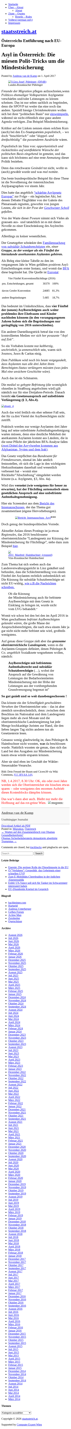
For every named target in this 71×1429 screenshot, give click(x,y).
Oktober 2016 (15, 1302)
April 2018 (14, 1246)
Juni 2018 (13, 1240)
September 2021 (17, 1118)
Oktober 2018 (15, 1227)
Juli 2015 (13, 1349)
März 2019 (14, 1212)
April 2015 (14, 1358)
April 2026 (14, 947)
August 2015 (15, 1346)
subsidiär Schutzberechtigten (26, 246)
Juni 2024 (13, 1016)
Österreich (30, 828)
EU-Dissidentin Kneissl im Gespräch (28, 889)
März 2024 (14, 1025)
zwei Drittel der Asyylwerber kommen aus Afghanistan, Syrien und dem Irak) (29, 447)
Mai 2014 (13, 1392)
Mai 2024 (13, 1019)
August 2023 (15, 1047)
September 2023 (17, 1044)
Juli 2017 (13, 1274)
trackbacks (36, 847)
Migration (18, 828)
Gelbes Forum (16, 911)
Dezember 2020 (17, 1146)
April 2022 (14, 1097)
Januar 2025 (15, 994)
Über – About (15, 7)
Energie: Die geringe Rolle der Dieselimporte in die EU (38, 867)
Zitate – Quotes (16, 13)
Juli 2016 (13, 1311)
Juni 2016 (13, 1315)
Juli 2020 (13, 1162)
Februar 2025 (15, 991)
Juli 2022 (13, 1087)
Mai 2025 (13, 981)
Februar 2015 (15, 1364)
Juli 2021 (13, 1125)
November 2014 (17, 1374)
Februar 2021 (15, 1140)
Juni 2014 (13, 1389)
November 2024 (17, 1000)
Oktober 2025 (15, 966)
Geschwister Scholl (56, 208)
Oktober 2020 (15, 1153)
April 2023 (14, 1059)
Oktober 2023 (15, 1040)
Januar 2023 (15, 1068)
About (18, 10)
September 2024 (17, 1006)
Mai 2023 (13, 1056)
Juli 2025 (13, 975)
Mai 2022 (13, 1093)
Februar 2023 (15, 1065)
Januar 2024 (15, 1031)
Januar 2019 (15, 1218)
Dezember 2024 (17, 997)
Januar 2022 (15, 1106)
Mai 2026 (13, 944)
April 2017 (14, 1283)
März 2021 (14, 1137)
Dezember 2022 (17, 1072)
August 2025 (15, 972)
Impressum (14, 22)
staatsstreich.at (30, 1418)
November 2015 (17, 1336)
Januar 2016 (15, 1330)
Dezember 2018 (17, 1221)
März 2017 (14, 1287)
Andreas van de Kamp (17, 813)
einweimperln (59, 114)
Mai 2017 (13, 1280)
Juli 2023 (13, 1050)
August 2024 (15, 1009)
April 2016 (14, 1321)
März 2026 (14, 950)
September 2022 (17, 1081)
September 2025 (17, 969)
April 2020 (14, 1171)
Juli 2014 (13, 1386)
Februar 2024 (15, 1028)
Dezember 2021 (17, 1109)
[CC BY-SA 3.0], (23, 774)
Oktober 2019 (15, 1190)
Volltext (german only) (20, 19)
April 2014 (14, 1396)
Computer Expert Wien (29, 1424)
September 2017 (17, 1268)
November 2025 (17, 963)
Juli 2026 (13, 938)
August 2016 (15, 1308)
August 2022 (15, 1084)
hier (15, 546)
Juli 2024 (13, 1012)
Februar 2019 (15, 1215)
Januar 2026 (15, 956)
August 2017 (15, 1271)
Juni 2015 (13, 1352)
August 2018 (15, 1234)
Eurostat (52, 272)
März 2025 (14, 987)
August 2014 (15, 1383)
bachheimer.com (17, 902)
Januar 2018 (15, 1255)
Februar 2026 (15, 953)
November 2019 (17, 1187)
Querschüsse (15, 921)
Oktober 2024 (15, 1003)
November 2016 (17, 1299)
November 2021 (17, 1112)
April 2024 (14, 1022)
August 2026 (15, 935)
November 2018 (17, 1224)
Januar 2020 (15, 1181)
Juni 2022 (13, 1090)
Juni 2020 (13, 1165)
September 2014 (17, 1380)
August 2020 (15, 1159)
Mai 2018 (13, 1243)
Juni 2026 (13, 941)
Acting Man (14, 915)
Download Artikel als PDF (16, 825)
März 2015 (14, 1361)
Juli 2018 (13, 1237)
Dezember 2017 (17, 1258)
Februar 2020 (15, 1177)
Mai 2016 (13, 1318)
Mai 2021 (13, 1131)
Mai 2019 (13, 1206)
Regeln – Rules (23, 16)
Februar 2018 (15, 1252)
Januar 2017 (15, 1293)
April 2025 (14, 984)
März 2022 (14, 1100)
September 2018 (17, 1230)
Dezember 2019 (17, 1184)
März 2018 (14, 1249)
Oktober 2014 (15, 1377)
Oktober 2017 (15, 1265)
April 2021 (14, 1134)
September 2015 (17, 1343)
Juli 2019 (13, 1199)
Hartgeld (13, 905)
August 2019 (15, 1196)
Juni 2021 (13, 1128)
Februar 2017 (15, 1290)
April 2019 (14, 1209)
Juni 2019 (13, 1202)
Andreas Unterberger (19, 908)
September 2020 (17, 1156)
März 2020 (14, 1174)
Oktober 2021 (15, 1115)
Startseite (13, 4)
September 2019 (17, 1193)
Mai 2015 (13, 1355)
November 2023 (17, 1037)
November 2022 (17, 1075)
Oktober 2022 (15, 1078)
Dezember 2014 (17, 1371)
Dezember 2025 (17, 959)
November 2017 (17, 1262)
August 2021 (15, 1121)
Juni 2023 (13, 1053)
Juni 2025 (13, 978)
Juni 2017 (13, 1277)
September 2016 (17, 1305)
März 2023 (14, 1062)
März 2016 (14, 1324)
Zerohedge (14, 918)
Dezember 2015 (17, 1333)
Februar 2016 (15, 1327)
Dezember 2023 (17, 1034)
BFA (66, 268)
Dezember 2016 (17, 1296)
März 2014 (14, 1399)
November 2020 (17, 1149)
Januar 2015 (15, 1368)
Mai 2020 (13, 1168)
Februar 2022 (15, 1103)
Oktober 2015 (15, 1339)
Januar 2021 (15, 1143)
